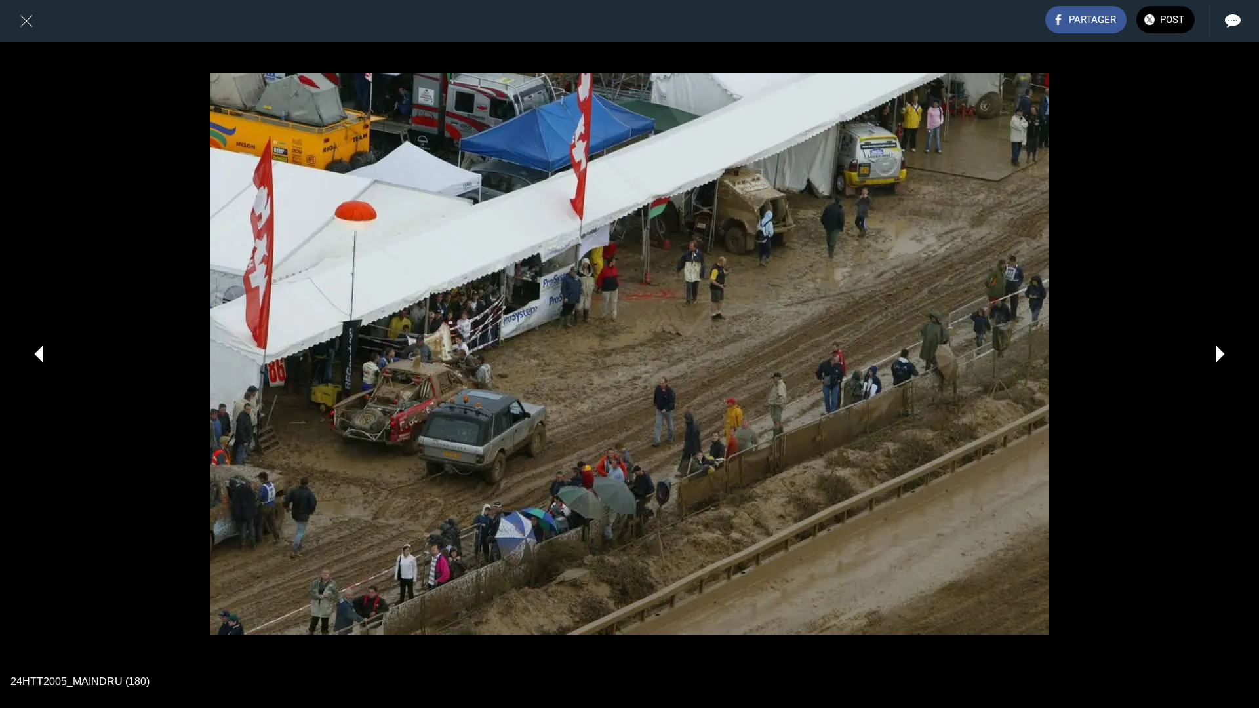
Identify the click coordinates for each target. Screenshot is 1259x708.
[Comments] (1233, 21)
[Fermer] (26, 21)
